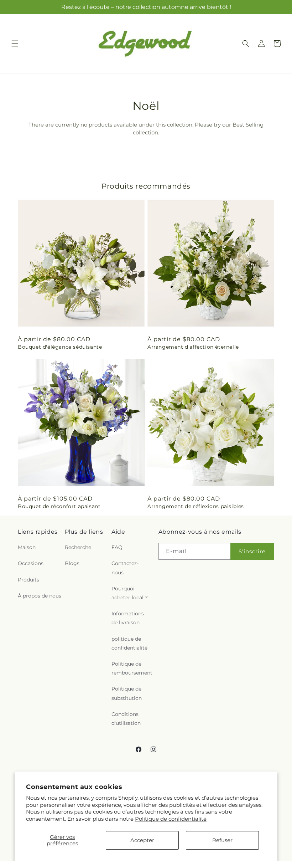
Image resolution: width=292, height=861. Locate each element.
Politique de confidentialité (171, 818)
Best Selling (248, 124)
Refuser (222, 840)
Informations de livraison (127, 618)
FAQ (116, 547)
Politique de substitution (126, 693)
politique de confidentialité (129, 643)
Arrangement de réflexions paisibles (195, 506)
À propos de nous (39, 596)
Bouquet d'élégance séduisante (60, 347)
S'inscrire (252, 551)
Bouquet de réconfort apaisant (59, 506)
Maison (27, 547)
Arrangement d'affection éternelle (193, 347)
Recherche (78, 547)
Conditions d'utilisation (126, 718)
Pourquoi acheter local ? (129, 593)
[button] (15, 43)
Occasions (30, 563)
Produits (28, 579)
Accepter (142, 840)
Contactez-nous (125, 567)
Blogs (72, 563)
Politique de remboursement (131, 668)
